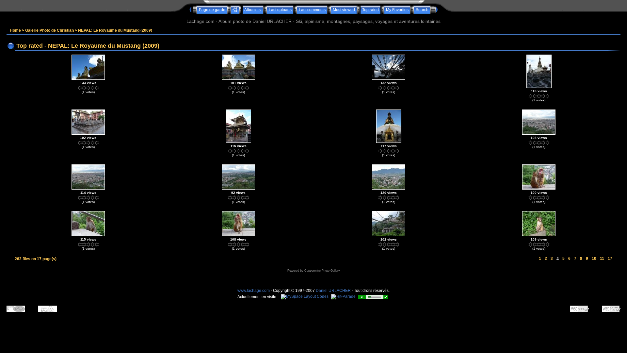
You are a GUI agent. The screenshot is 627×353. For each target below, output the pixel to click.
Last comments (312, 10)
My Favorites (397, 10)
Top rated (370, 10)
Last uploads (280, 10)
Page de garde (212, 10)
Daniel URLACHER (333, 290)
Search (422, 10)
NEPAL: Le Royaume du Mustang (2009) (115, 30)
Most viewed (344, 10)
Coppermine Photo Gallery (322, 270)
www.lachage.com (253, 290)
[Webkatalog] (373, 298)
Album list (253, 10)
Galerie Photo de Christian (49, 30)
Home (15, 30)
